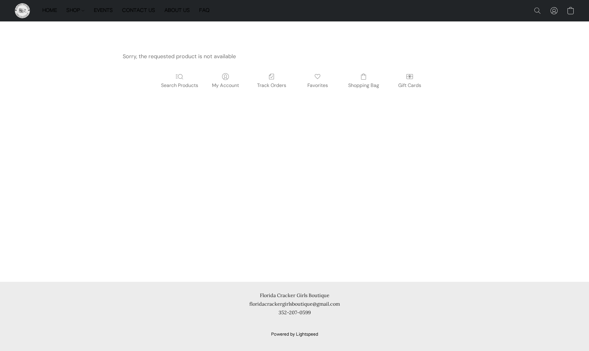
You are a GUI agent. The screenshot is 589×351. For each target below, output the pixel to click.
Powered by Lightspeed (294, 334)
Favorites (317, 85)
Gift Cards (409, 85)
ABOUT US (177, 10)
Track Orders (271, 85)
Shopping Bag (363, 85)
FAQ (204, 10)
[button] (22, 10)
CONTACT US (138, 10)
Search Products (179, 85)
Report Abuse (294, 324)
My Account (225, 85)
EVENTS (103, 10)
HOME (49, 10)
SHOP (74, 10)
